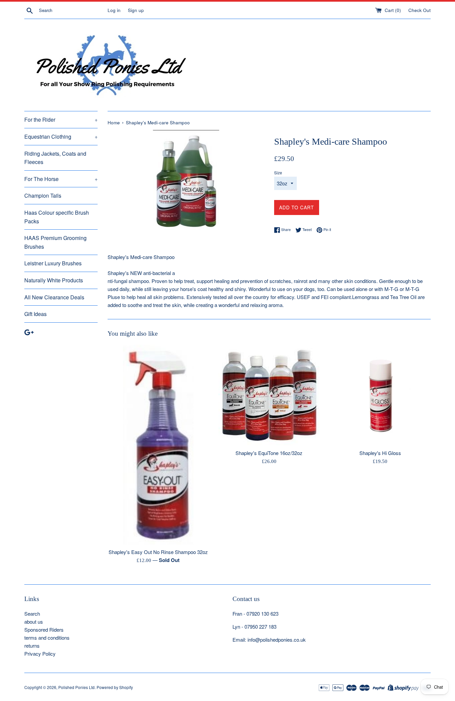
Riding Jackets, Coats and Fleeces (55, 158)
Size (278, 172)
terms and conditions (47, 637)
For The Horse (61, 179)
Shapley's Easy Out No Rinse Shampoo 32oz (158, 551)
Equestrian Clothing (61, 136)
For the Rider (61, 119)
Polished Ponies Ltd (76, 687)
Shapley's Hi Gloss (380, 452)
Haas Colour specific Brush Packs (56, 217)
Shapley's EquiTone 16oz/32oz (268, 452)
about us (33, 621)
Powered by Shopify (115, 687)
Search (32, 613)
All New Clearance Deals (54, 297)
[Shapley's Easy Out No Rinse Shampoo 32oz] (158, 445)
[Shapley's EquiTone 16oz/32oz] (269, 395)
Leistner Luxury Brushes (53, 263)
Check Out (419, 10)
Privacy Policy (40, 653)
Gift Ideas (35, 314)
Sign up (136, 10)
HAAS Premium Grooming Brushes (55, 242)
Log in (114, 10)
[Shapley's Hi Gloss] (380, 395)
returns (32, 645)
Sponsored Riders (44, 629)
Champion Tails (42, 195)
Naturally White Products (53, 280)
